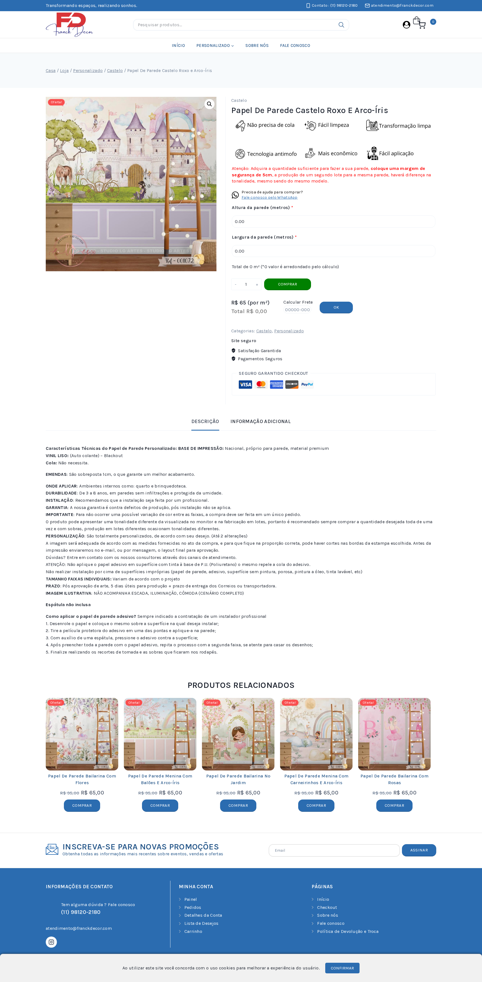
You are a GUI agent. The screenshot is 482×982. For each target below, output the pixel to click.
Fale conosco (330, 923)
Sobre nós (257, 45)
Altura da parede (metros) (262, 207)
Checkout (327, 907)
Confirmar (342, 968)
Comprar (287, 284)
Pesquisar (341, 24)
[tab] (205, 422)
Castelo (239, 100)
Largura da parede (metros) (264, 237)
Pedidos (192, 907)
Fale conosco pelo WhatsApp (270, 197)
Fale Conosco (295, 45)
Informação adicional (260, 421)
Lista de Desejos (201, 923)
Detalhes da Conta (203, 915)
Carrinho (193, 931)
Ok (336, 307)
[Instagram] (51, 942)
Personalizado (289, 330)
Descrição (205, 421)
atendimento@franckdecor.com (79, 928)
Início (178, 45)
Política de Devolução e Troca (348, 931)
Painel (190, 899)
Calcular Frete (298, 302)
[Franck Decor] (69, 25)
